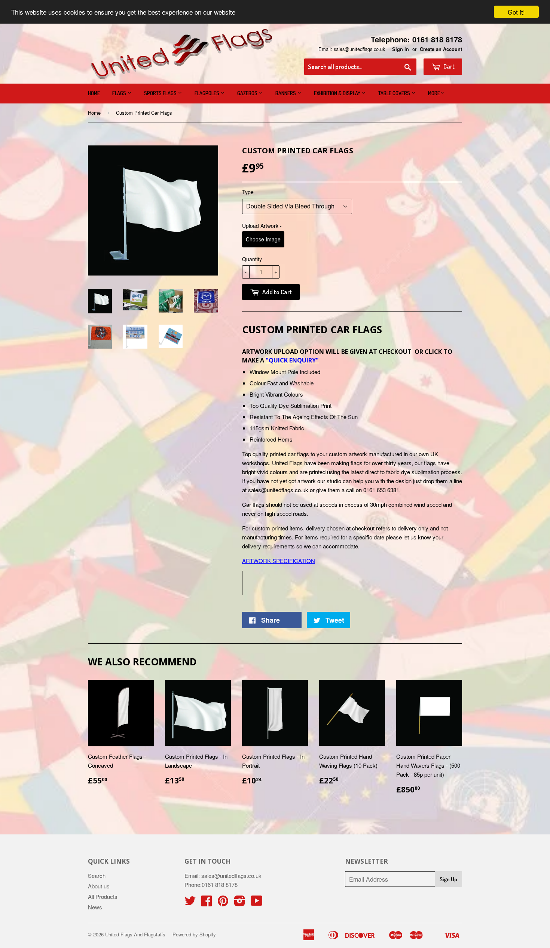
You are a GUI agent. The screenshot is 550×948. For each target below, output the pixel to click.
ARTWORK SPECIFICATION (278, 561)
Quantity (252, 259)
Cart (448, 66)
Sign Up (448, 879)
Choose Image (263, 239)
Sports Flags (161, 93)
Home (94, 93)
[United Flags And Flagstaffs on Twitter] (190, 903)
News (95, 907)
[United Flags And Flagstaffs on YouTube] (257, 903)
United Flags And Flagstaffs (135, 934)
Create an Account (441, 49)
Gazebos (248, 93)
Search (97, 875)
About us (99, 886)
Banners (286, 93)
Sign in (400, 49)
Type (248, 192)
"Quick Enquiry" (292, 360)
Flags (119, 93)
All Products (102, 896)
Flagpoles (207, 93)
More (434, 93)
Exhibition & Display (337, 93)
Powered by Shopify (194, 934)
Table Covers (394, 93)
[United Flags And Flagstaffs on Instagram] (239, 903)
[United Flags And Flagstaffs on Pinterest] (223, 903)
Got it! (516, 11)
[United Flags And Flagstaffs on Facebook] (206, 903)
